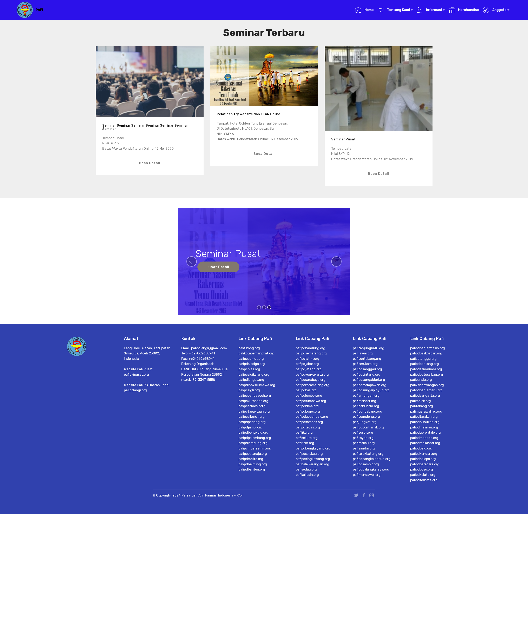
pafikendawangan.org (427, 385)
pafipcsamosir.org (251, 406)
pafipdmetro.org (250, 459)
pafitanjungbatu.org (368, 348)
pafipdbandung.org (310, 348)
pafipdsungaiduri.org (369, 380)
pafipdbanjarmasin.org (427, 348)
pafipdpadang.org (252, 422)
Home (369, 10)
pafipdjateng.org (309, 369)
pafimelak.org (420, 401)
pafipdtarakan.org (424, 417)
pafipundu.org (421, 380)
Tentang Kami (398, 10)
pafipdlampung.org (253, 443)
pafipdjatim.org (307, 359)
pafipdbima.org (307, 406)
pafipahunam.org (366, 406)
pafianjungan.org (366, 396)
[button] (191, 261)
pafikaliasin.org (307, 475)
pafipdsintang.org (366, 374)
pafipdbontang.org (424, 364)
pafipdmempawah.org (369, 385)
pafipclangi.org (135, 390)
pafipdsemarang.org (311, 353)
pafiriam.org (305, 443)
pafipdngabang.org (367, 411)
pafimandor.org (364, 401)
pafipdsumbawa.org (311, 401)
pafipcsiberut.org (251, 417)
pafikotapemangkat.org (256, 353)
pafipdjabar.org (307, 364)
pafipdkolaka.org (422, 475)
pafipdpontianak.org (368, 427)
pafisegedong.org (366, 417)
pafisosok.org (363, 432)
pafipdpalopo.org (423, 459)
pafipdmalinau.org (424, 427)
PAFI (39, 10)
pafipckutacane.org (253, 401)
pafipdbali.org (306, 390)
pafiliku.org (304, 432)
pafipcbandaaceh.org (254, 396)
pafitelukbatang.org (368, 454)
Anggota (499, 10)
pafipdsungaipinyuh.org (371, 390)
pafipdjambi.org (250, 427)
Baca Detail (149, 163)
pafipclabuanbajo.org (312, 417)
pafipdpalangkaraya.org (371, 469)
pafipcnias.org (249, 369)
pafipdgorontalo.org (425, 432)
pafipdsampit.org (366, 464)
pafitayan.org (363, 438)
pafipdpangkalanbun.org (371, 459)
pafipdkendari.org (423, 454)
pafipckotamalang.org (312, 385)
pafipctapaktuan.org (254, 411)
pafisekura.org (307, 438)
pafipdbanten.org (251, 469)
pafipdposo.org (421, 469)
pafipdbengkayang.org (313, 448)
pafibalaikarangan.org (312, 464)
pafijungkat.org (365, 422)
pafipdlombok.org (309, 396)
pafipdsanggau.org (367, 369)
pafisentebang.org (367, 359)
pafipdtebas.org (308, 427)
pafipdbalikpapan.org (426, 353)
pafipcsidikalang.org (253, 374)
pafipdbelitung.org (252, 464)
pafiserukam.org (365, 364)
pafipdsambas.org (309, 422)
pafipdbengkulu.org (253, 432)
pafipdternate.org (423, 480)
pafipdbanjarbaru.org (426, 390)
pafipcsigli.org (249, 390)
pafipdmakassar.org (425, 443)
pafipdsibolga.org (251, 364)
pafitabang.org (421, 406)
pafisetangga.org (423, 359)
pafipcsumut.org (251, 359)
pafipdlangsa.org (251, 380)
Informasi (433, 10)
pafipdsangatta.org (425, 396)
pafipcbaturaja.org (252, 454)
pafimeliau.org (364, 443)
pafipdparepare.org (424, 464)
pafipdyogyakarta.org (312, 374)
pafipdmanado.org (424, 438)
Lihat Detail (218, 267)
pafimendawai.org (367, 475)
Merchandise (468, 10)
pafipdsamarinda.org (426, 369)
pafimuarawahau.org (426, 411)
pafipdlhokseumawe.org (256, 385)
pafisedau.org (306, 469)
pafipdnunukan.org (425, 422)
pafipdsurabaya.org (310, 380)
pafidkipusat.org (136, 374)
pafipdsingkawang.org (313, 459)
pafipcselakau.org (309, 454)
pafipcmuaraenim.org (254, 448)
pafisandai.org (364, 448)
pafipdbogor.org (308, 411)
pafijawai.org (363, 353)
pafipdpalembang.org (254, 438)
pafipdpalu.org (421, 448)
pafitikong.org (249, 348)
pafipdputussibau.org (426, 374)
